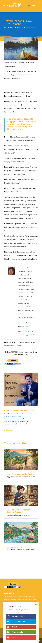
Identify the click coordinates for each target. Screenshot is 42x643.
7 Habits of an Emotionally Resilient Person (17, 419)
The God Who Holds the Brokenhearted (16, 421)
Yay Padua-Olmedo (29, 28)
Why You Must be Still (16, 547)
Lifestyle (18, 28)
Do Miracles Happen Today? (12, 416)
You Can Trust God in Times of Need (15, 424)
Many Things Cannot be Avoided (14, 414)
